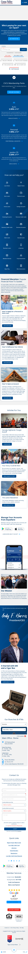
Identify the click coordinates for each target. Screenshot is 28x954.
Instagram (16, 861)
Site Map (22, 927)
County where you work (8, 808)
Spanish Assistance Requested (14, 825)
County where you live (7, 802)
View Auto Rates (13, 118)
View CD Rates (13, 164)
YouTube (11, 861)
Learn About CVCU (8, 682)
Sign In (23, 49)
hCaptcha (19, 831)
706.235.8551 (18, 877)
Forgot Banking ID (10, 52)
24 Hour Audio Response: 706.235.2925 (14, 764)
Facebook (8, 861)
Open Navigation (14, 950)
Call (24, 952)
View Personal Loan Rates (13, 141)
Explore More (7, 325)
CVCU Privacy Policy (14, 927)
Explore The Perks (14, 92)
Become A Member (14, 38)
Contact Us (6, 927)
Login (4, 952)
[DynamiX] (19, 938)
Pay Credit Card (18, 55)
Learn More (7, 444)
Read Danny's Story (9, 476)
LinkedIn (14, 861)
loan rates (22, 391)
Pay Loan (7, 55)
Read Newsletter (8, 505)
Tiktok (19, 861)
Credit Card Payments (14, 882)
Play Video (14, 581)
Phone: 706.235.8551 (10, 759)
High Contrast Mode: (13, 944)
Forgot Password (18, 52)
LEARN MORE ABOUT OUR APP (10, 534)
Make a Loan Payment (14, 885)
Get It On (8, 529)
